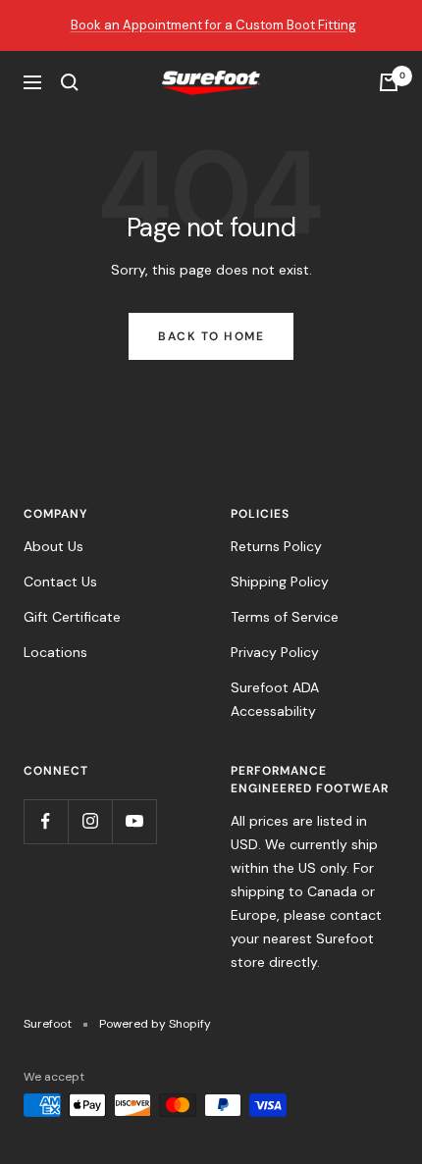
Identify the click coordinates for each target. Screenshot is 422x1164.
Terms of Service (285, 617)
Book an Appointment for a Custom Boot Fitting (213, 25)
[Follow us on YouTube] (134, 821)
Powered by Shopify (155, 1024)
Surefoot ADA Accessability (275, 699)
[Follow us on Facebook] (46, 821)
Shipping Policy (280, 581)
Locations (55, 652)
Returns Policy (276, 546)
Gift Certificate (72, 617)
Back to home (211, 336)
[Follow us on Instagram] (90, 821)
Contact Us (60, 581)
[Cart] (388, 82)
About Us (53, 546)
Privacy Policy (275, 652)
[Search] (70, 82)
